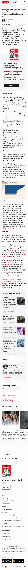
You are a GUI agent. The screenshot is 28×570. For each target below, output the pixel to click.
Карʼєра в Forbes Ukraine (8, 501)
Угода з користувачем (8, 498)
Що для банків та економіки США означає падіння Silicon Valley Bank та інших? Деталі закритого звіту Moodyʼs (9, 345)
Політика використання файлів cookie (13, 517)
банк (15, 398)
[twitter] (2, 458)
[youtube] (16, 458)
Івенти (4, 506)
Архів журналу (6, 530)
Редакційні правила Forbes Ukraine (12, 520)
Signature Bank (15, 256)
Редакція (4, 523)
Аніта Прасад (9, 19)
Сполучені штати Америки (9, 395)
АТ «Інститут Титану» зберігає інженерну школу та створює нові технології (10, 433)
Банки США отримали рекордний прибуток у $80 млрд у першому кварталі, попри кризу (9, 330)
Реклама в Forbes (6, 533)
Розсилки (4, 512)
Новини (3, 6)
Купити (11, 85)
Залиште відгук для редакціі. (10, 388)
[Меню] (25, 2)
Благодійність (6, 536)
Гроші (4, 311)
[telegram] (12, 458)
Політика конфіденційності (10, 515)
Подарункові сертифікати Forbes (11, 539)
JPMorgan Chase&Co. (7, 398)
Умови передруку (7, 509)
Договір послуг (6, 503)
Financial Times (8, 228)
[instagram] (9, 458)
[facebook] (5, 458)
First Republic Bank (7, 400)
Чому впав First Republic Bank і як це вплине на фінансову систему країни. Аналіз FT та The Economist (9, 303)
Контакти (4, 495)
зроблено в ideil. (21, 566)
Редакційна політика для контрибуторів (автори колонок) (13, 527)
